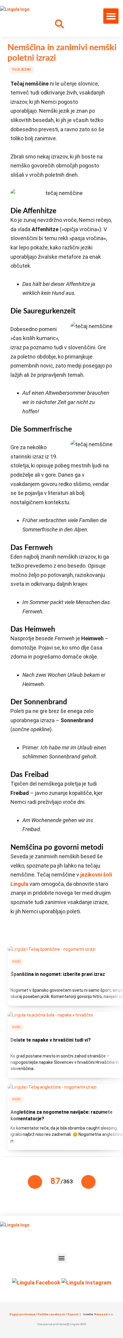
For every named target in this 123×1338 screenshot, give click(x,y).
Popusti (73, 1314)
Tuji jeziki (21, 69)
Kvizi (16, 962)
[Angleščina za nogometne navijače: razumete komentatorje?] (51, 1087)
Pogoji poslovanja (22, 1314)
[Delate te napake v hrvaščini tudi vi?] (50, 1015)
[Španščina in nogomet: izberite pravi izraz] (51, 949)
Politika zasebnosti (51, 1314)
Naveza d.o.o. (104, 1314)
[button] (111, 16)
